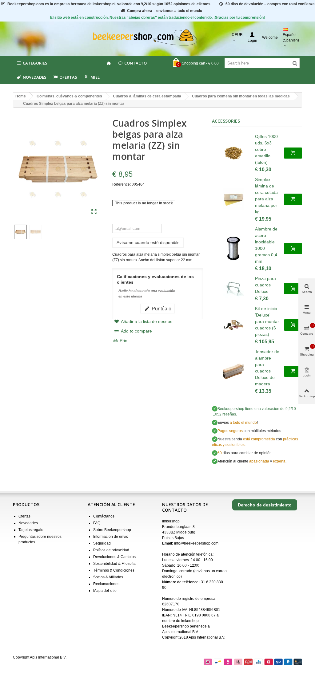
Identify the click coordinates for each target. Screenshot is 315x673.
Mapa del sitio (105, 590)
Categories (35, 63)
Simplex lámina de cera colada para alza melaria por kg (266, 195)
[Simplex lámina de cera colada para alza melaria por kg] (233, 199)
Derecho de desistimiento (265, 504)
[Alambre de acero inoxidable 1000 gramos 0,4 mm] (233, 248)
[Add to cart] (293, 153)
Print (124, 340)
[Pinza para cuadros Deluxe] (233, 288)
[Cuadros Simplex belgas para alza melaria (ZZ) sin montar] (94, 212)
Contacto (135, 63)
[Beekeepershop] (157, 38)
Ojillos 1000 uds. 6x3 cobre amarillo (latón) (266, 149)
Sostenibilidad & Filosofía (114, 563)
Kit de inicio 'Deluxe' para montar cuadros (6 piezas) (267, 321)
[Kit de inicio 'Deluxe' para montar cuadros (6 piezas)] (233, 325)
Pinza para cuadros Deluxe (265, 285)
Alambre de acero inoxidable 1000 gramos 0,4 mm (266, 245)
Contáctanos (103, 516)
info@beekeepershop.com (196, 543)
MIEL (95, 77)
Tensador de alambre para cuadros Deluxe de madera (267, 367)
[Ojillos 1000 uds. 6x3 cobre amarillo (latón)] (233, 153)
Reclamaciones (106, 584)
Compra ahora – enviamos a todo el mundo (164, 11)
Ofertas (68, 77)
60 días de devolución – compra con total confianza (270, 4)
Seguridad (102, 543)
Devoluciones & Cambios (114, 557)
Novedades (34, 77)
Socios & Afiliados (108, 577)
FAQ (96, 523)
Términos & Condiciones (113, 570)
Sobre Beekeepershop (112, 530)
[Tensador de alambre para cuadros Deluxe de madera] (233, 371)
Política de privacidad (111, 550)
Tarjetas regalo (30, 530)
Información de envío (110, 536)
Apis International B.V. (180, 632)
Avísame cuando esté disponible (148, 242)
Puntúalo (160, 308)
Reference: (121, 184)
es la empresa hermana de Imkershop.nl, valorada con (108, 4)
